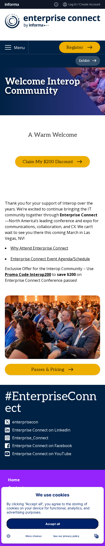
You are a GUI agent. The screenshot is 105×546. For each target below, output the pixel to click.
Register (74, 47)
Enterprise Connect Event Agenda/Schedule (50, 259)
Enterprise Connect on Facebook (42, 445)
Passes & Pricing (47, 369)
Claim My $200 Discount (47, 161)
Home (14, 480)
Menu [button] (19, 47)
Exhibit (84, 61)
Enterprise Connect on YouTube (41, 453)
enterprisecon (25, 422)
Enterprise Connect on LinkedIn (41, 430)
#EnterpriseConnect (50, 402)
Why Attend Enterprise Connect (39, 248)
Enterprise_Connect (30, 438)
